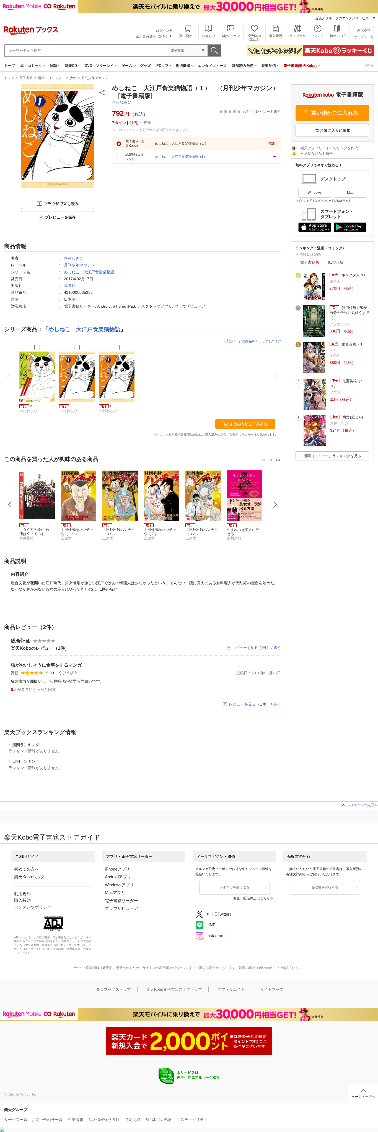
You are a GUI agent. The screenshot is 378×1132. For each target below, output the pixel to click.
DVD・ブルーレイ (99, 66)
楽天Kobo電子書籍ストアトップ (174, 989)
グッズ (145, 66)
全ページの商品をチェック (248, 341)
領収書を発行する (325, 887)
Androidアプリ (118, 876)
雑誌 (53, 66)
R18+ (369, 66)
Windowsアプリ (119, 884)
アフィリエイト (231, 989)
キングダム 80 (353, 275)
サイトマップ (271, 989)
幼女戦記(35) (352, 417)
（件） (247, 111)
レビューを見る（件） (251, 648)
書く (277, 648)
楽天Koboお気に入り (254, 37)
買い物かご (187, 36)
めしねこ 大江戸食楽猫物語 (89, 272)
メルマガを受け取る (234, 887)
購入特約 (22, 900)
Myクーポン (231, 36)
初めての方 (338, 36)
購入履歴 (275, 36)
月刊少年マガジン (95, 78)
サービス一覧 (364, 37)
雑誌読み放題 (243, 66)
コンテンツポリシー (32, 907)
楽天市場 (364, 30)
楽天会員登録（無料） (152, 36)
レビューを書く (268, 111)
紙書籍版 (336, 262)
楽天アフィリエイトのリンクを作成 (329, 148)
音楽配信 (269, 66)
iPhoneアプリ (117, 869)
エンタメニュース (212, 66)
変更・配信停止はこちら (251, 898)
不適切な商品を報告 (317, 153)
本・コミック (31, 66)
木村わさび (121, 102)
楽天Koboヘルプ (29, 876)
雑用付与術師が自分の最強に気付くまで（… (349, 313)
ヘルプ (318, 36)
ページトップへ (363, 1097)
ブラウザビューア (121, 908)
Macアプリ (115, 892)
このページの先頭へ (362, 805)
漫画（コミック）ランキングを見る (332, 456)
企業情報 (75, 1119)
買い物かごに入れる (334, 113)
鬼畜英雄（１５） (346, 346)
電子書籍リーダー (121, 900)
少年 (73, 78)
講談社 (70, 285)
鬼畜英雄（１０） (347, 383)
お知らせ (208, 36)
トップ (9, 66)
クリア (276, 341)
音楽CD (71, 66)
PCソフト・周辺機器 (173, 66)
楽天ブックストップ (113, 989)
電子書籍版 (309, 262)
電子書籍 (26, 78)
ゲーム (126, 66)
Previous (10, 505)
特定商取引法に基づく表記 (148, 1119)
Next (275, 505)
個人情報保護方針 (104, 1119)
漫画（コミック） (51, 78)
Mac (350, 193)
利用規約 (22, 893)
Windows (315, 193)
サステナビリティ (192, 1119)
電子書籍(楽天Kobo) (300, 66)
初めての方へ (26, 869)
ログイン (162, 31)
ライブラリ (297, 36)
